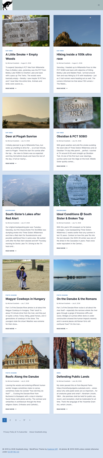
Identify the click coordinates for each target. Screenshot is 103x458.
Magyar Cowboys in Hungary (25, 299)
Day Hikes (9, 51)
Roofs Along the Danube (22, 376)
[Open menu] (99, 5)
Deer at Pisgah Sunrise (21, 136)
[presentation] (25, 31)
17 (24, 420)
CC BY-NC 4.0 (13, 452)
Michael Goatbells (13, 63)
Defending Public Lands (73, 376)
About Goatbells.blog (38, 432)
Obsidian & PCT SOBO (72, 136)
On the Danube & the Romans (77, 299)
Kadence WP (52, 449)
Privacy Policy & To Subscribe (15, 432)
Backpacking (10, 210)
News (59, 373)
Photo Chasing (11, 295)
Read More (11, 88)
